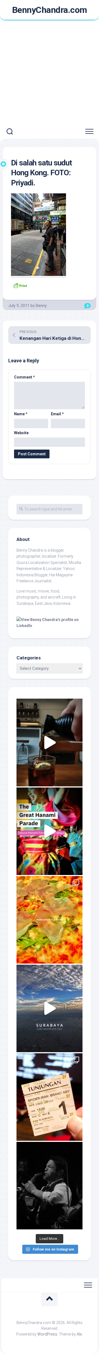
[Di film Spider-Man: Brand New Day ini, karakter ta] (49, 1097)
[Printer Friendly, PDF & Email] (20, 285)
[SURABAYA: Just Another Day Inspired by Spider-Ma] (49, 1008)
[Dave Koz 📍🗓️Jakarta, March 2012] (49, 1185)
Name (21, 414)
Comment (24, 377)
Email (57, 414)
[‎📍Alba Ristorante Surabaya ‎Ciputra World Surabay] (49, 920)
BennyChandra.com (49, 10)
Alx (79, 1334)
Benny (41, 305)
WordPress (47, 1334)
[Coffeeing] (49, 742)
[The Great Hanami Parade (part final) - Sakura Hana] (49, 831)
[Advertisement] (49, 72)
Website (21, 433)
